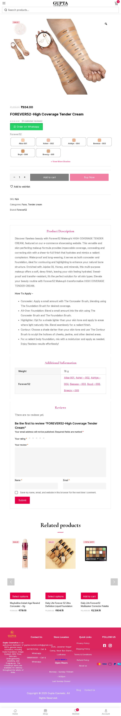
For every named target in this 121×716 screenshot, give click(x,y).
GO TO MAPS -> (61, 660)
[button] (26, 126)
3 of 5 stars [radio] (37, 439)
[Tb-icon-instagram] (110, 645)
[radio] (23, 141)
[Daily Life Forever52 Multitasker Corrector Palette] (96, 554)
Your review (21, 445)
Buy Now (89, 177)
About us (83, 666)
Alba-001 (69, 377)
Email (66, 480)
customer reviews (32, 121)
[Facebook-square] (104, 645)
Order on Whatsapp (28, 126)
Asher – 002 (82, 377)
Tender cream (35, 204)
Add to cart (49, 177)
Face (24, 204)
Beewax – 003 (78, 384)
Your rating (21, 438)
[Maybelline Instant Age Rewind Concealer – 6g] (25, 554)
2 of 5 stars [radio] (34, 439)
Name (18, 480)
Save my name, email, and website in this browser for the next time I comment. (58, 492)
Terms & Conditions (83, 654)
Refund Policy (83, 660)
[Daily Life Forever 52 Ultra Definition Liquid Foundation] (60, 554)
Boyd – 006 (93, 384)
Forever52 (16, 134)
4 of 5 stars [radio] (41, 439)
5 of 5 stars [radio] (44, 439)
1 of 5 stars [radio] (30, 439)
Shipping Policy (83, 649)
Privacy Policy (83, 643)
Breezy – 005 (71, 390)
